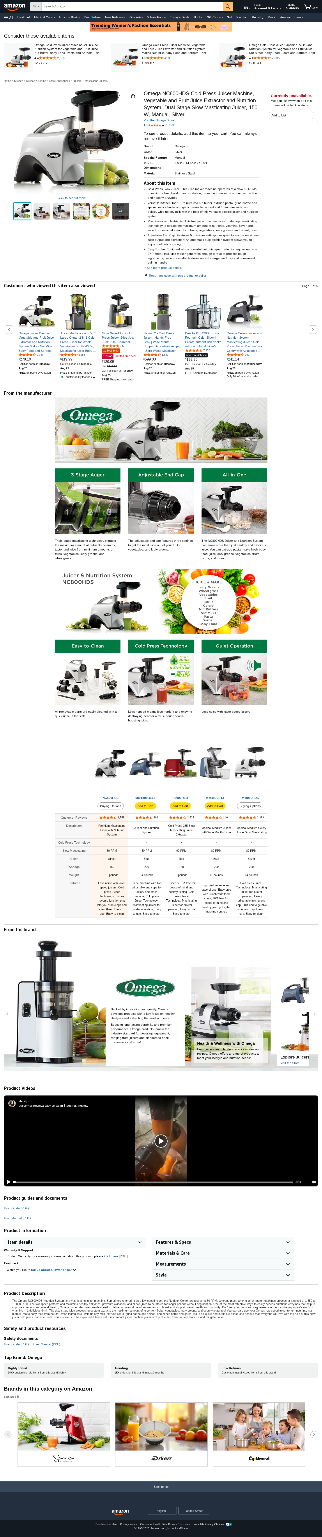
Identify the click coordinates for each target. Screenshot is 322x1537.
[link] (68, 63)
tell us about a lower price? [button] (52, 1269)
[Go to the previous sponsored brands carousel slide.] (7, 1434)
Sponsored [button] (10, 1396)
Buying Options (110, 806)
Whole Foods (156, 17)
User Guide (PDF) (16, 1208)
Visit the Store (290, 1063)
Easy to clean (54, 1105)
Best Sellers (92, 17)
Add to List (278, 115)
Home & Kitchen (13, 81)
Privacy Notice (128, 1524)
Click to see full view (71, 198)
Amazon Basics (69, 17)
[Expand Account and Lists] (280, 8)
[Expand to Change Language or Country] (249, 8)
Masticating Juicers (96, 81)
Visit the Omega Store (159, 120)
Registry (257, 17)
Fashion (242, 17)
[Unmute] (314, 1182)
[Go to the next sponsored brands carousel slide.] (314, 1434)
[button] (8, 17)
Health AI (23, 17)
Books (198, 17)
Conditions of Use (106, 1524)
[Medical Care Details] (54, 17)
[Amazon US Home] (120, 1512)
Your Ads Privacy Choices (209, 1524)
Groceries (136, 17)
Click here (111, 1256)
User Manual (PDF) (17, 1218)
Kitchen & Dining (36, 81)
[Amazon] (15, 6)
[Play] (7, 1182)
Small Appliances (59, 81)
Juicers (77, 81)
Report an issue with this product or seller (177, 275)
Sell (229, 17)
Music (272, 17)
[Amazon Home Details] (303, 17)
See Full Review (77, 1105)
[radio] (22, 211)
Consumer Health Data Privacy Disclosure (165, 1524)
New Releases (115, 17)
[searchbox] (132, 6)
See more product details (164, 267)
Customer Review (31, 1105)
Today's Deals (179, 17)
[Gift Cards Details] (223, 17)
